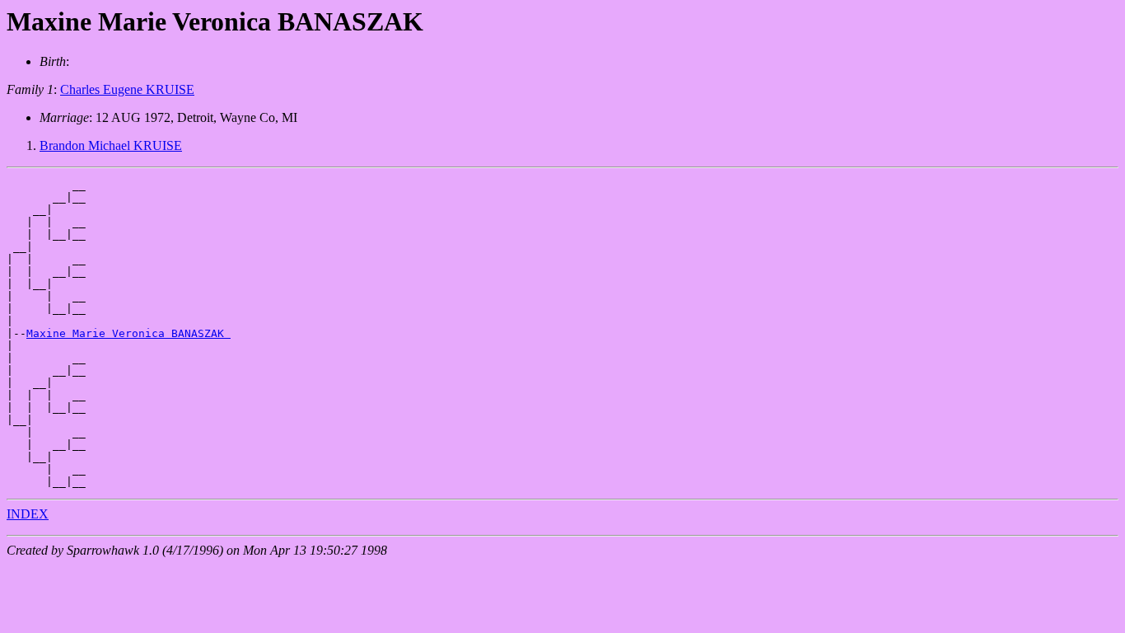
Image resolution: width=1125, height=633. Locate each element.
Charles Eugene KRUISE (127, 89)
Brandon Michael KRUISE (111, 145)
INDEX (28, 514)
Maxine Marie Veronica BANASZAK (128, 333)
